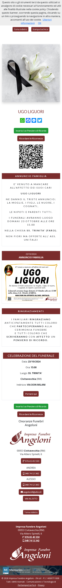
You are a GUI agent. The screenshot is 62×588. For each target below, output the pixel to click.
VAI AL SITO (31, 498)
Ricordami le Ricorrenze (31, 138)
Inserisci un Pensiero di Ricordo (31, 130)
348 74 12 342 (31, 473)
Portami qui (31, 393)
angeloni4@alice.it (32, 491)
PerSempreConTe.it (27, 585)
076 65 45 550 (32, 461)
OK (39, 23)
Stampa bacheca (40, 29)
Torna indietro (20, 29)
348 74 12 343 (31, 484)
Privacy (41, 585)
